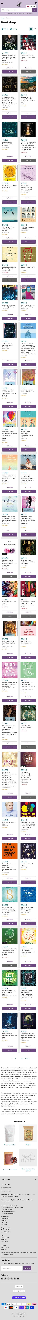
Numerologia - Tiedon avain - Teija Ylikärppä (8, 306)
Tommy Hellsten (6, 914)
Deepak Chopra (6, 397)
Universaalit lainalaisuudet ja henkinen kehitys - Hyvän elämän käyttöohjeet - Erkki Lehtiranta (26, 776)
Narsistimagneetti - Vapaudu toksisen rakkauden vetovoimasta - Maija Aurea (9, 562)
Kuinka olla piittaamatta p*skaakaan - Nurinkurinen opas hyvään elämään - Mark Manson (9, 867)
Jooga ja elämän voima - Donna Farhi (9, 186)
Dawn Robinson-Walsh (7, 62)
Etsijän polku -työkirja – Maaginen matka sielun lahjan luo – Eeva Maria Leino (28, 1036)
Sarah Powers (5, 482)
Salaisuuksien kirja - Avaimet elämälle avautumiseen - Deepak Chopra (9, 392)
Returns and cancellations (19, 1313)
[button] (31, 6)
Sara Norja (23, 729)
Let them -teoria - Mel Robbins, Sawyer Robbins (8, 992)
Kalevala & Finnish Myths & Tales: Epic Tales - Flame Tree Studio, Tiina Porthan (27, 993)
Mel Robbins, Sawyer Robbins (9, 995)
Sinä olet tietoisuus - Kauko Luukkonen (27, 642)
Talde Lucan (5, 107)
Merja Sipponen (24, 192)
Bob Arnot (23, 104)
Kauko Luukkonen (25, 644)
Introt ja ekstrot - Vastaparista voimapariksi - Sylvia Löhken (27, 434)
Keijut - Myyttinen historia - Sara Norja (27, 726)
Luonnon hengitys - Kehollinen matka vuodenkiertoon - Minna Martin (28, 685)
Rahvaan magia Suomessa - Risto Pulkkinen (7, 143)
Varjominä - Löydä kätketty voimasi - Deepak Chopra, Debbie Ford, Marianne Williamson (28, 520)
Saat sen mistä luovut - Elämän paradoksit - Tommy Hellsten (27, 909)
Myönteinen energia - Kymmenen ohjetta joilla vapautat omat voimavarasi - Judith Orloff (9, 435)
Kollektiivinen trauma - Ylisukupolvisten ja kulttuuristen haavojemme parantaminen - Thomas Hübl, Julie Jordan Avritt (9, 730)
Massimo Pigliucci (6, 270)
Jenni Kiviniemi (5, 348)
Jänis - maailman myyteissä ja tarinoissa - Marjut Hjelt (28, 561)
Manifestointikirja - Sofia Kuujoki (28, 865)
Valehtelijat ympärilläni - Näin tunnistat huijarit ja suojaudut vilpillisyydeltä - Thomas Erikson (28, 824)
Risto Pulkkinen (6, 147)
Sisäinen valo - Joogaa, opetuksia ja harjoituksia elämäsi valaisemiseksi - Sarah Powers (9, 519)
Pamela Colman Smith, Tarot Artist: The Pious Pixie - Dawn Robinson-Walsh (9, 58)
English (18, 1286)
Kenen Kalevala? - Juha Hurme (28, 268)
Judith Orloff (5, 440)
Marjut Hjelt (23, 525)
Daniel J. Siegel (24, 308)
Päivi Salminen (24, 230)
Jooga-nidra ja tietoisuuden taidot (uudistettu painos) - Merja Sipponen (27, 188)
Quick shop (10, 68)
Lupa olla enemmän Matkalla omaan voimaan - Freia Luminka (28, 950)
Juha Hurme (23, 270)
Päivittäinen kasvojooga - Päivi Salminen (28, 228)
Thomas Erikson (24, 829)
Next (26, 1059)
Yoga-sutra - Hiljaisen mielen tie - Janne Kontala (8, 229)
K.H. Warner (24, 58)
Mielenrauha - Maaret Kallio (8, 823)
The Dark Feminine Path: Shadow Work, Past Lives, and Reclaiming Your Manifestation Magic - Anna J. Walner (28, 145)
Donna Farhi (5, 189)
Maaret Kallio (5, 825)
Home (2, 18)
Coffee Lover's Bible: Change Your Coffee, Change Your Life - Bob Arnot (28, 99)
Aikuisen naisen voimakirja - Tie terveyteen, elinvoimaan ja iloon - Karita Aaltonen (28, 477)
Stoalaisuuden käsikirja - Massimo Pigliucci (9, 268)
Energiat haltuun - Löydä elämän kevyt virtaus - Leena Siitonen (9, 684)
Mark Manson (5, 872)
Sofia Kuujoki (24, 867)
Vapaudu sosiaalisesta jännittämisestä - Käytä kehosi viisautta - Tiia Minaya (9, 477)
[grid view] (31, 29)
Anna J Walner (24, 151)
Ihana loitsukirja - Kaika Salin (9, 602)
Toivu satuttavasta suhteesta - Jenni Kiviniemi (7, 345)
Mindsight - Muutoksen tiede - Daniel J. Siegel (28, 306)
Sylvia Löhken (24, 438)
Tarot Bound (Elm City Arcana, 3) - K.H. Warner (28, 56)
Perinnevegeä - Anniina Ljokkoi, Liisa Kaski (28, 602)
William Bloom (24, 393)
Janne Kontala (5, 232)
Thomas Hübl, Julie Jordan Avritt (27, 690)
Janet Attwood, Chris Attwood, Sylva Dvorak (28, 354)
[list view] (35, 29)
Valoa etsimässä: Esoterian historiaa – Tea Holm (9, 1035)
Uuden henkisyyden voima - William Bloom (27, 391)
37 (22, 1059)
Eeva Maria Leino (25, 1040)
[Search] (34, 10)
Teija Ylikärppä (5, 308)
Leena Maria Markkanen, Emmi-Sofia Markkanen (9, 786)
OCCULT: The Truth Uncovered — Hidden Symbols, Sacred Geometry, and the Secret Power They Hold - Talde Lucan (9, 101)
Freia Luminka (5, 956)
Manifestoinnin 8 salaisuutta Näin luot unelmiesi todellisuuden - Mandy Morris (9, 909)
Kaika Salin (5, 605)
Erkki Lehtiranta (24, 782)
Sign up (27, 1268)
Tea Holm (4, 1039)
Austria (18, 1291)
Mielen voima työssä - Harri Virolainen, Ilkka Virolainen (8, 643)
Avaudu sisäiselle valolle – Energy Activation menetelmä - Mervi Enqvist (9, 951)
